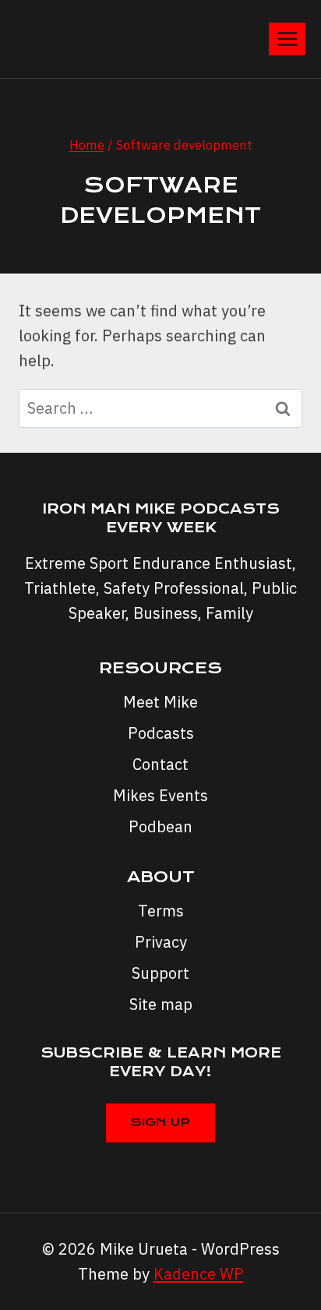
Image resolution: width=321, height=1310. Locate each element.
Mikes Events (160, 795)
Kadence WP (198, 1273)
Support (160, 972)
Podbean (160, 826)
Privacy (161, 941)
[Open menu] (287, 39)
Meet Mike (160, 701)
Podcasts (161, 732)
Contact (160, 764)
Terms (161, 910)
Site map (160, 1004)
